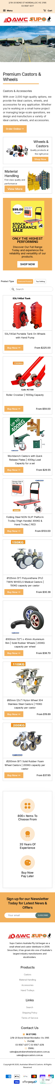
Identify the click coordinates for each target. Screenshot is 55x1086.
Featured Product (25, 281)
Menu (9, 10)
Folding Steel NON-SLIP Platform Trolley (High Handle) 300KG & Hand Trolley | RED (25, 521)
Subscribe (43, 915)
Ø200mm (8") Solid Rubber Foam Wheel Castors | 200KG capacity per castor (25, 765)
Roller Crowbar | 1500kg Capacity (25, 394)
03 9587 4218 (37, 1044)
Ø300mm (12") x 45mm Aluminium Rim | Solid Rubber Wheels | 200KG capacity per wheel (25, 643)
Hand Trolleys (27, 990)
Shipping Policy (29, 1012)
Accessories (27, 985)
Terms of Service (29, 1018)
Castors (27, 974)
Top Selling (40, 281)
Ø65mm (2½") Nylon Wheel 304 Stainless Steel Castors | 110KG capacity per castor (25, 704)
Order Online (13, 128)
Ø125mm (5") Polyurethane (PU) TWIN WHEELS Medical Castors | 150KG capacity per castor (25, 582)
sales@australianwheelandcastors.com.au (30, 1051)
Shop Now (40, 159)
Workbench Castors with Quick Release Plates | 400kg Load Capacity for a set (25, 460)
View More (14, 189)
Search (29, 1007)
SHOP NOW (27, 264)
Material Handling (27, 980)
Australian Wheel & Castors (31, 1064)
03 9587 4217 (27, 6)
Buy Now (12, 347)
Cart (49, 10)
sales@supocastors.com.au (30, 1055)
